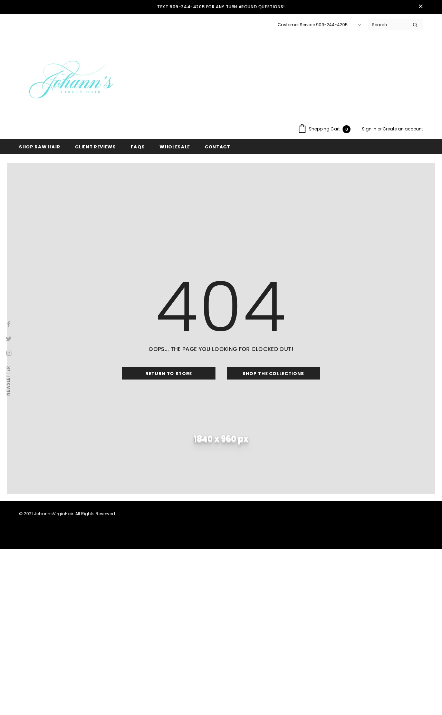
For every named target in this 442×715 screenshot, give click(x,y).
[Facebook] (8, 324)
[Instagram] (8, 353)
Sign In (369, 129)
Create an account (403, 129)
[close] (420, 6)
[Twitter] (8, 338)
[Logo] (71, 82)
